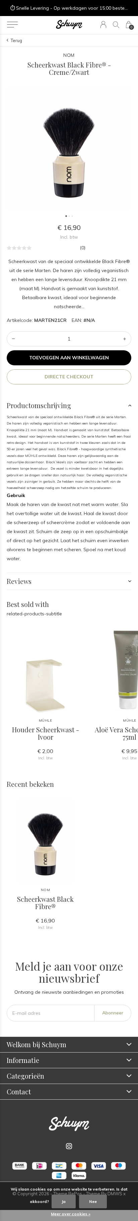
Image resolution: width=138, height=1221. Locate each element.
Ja (64, 1201)
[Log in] (103, 24)
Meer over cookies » (70, 1213)
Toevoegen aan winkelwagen (69, 358)
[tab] (69, 405)
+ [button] (124, 338)
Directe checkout (69, 377)
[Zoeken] (116, 24)
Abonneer (112, 1013)
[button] (12, 24)
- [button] (13, 338)
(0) (82, 248)
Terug (16, 40)
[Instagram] (69, 1146)
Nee (93, 1201)
